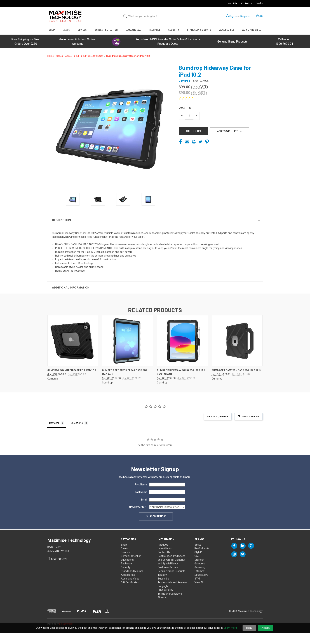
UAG (196, 556)
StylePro (199, 552)
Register (245, 16)
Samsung (199, 567)
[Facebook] (180, 141)
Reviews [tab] (54, 423)
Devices (82, 29)
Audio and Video (251, 29)
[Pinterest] (207, 141)
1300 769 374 (59, 558)
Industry (162, 574)
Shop (52, 29)
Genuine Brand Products (232, 41)
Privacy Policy (165, 589)
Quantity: (185, 107)
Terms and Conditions (170, 593)
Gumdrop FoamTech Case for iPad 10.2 (71, 370)
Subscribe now (156, 516)
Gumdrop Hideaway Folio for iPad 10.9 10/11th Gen (181, 372)
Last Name (141, 492)
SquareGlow (201, 574)
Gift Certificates (130, 582)
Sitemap (162, 597)
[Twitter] (200, 141)
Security (173, 29)
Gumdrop (199, 563)
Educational (133, 29)
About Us (232, 3)
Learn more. (231, 627)
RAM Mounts (201, 548)
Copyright (163, 586)
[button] (116, 41)
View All (198, 582)
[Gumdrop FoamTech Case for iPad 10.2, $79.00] (73, 341)
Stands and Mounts (199, 29)
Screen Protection (106, 29)
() (261, 16)
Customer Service (168, 567)
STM (197, 578)
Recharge (154, 29)
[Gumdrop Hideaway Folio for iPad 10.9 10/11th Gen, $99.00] (182, 341)
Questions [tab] (77, 423)
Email (144, 499)
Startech (199, 559)
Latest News (165, 548)
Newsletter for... (138, 507)
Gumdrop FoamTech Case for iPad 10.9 (236, 370)
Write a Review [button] (250, 416)
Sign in (233, 16)
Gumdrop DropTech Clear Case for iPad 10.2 (124, 372)
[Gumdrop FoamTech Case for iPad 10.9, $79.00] (237, 341)
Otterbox (199, 571)
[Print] (194, 141)
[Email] (187, 141)
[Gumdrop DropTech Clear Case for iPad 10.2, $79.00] (127, 341)
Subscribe (163, 578)
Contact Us (246, 3)
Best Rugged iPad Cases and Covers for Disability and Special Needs (171, 560)
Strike (197, 544)
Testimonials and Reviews (172, 582)
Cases (66, 29)
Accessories (226, 29)
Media (260, 3)
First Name (141, 484)
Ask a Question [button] (219, 416)
